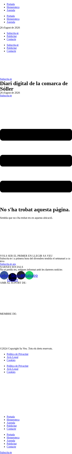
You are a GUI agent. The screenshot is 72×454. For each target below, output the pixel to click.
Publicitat (12, 36)
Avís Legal (12, 357)
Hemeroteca (13, 7)
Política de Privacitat (17, 354)
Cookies (11, 360)
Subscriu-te (13, 33)
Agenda (11, 10)
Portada (11, 4)
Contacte (11, 39)
